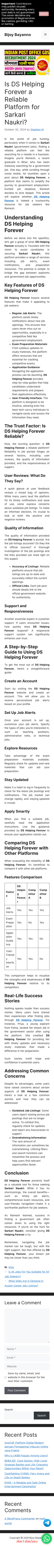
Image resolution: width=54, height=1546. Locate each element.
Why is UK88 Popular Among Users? (26, 1455)
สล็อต (19, 1541)
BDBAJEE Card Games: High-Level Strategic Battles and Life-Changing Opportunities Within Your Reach (26, 1464)
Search (8, 1409)
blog (11, 1267)
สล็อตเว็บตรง (31, 1541)
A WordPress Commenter (19, 1518)
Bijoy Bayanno (17, 34)
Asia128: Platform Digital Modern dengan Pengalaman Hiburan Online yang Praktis (26, 1446)
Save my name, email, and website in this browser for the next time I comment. (26, 1377)
